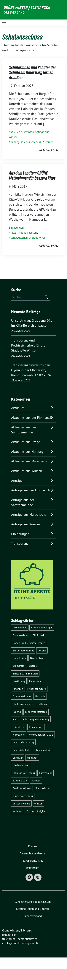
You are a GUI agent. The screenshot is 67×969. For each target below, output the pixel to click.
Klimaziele (19, 734)
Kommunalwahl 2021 (41, 734)
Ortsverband (14, 12)
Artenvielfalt (20, 627)
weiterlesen (48, 150)
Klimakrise (19, 727)
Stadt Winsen (39, 237)
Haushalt (40, 696)
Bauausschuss (20, 635)
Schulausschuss (32, 142)
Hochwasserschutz (23, 704)
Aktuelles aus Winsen (21, 132)
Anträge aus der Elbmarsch (30, 490)
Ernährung (19, 681)
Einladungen (16, 227)
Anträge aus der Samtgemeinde (22, 502)
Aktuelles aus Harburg (27, 451)
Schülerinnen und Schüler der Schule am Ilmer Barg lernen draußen (32, 72)
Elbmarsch (19, 665)
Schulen (48, 142)
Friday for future (36, 688)
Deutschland (37, 658)
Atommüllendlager (41, 627)
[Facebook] (29, 877)
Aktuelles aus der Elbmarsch (31, 417)
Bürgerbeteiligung (23, 650)
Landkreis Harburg (23, 742)
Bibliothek (38, 635)
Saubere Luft (20, 780)
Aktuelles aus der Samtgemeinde (23, 429)
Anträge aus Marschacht (28, 514)
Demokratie (19, 658)
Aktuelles (18, 408)
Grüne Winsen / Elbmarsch (27, 7)
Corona (42, 650)
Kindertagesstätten (36, 711)
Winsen (38, 803)
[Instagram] (38, 877)
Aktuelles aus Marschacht (29, 461)
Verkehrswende (21, 803)
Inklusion (43, 704)
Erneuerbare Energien (25, 673)
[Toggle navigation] (4, 22)
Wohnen (17, 811)
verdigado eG (30, 943)
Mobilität (32, 757)
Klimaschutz (36, 727)
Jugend (17, 711)
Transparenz (19, 543)
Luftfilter (18, 757)
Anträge (17, 480)
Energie (33, 665)
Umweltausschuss (23, 796)
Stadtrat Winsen (22, 788)
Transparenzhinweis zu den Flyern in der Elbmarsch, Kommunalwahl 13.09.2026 (31, 370)
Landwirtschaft (21, 750)
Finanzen (18, 688)
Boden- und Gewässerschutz (29, 643)
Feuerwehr (35, 681)
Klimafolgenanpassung (36, 719)
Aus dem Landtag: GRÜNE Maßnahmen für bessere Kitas (32, 175)
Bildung (15, 142)
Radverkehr (45, 773)
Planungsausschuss (24, 773)
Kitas (13, 232)
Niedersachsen (28, 232)
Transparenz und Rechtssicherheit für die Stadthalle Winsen (28, 345)
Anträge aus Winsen (25, 524)
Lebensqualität (42, 750)
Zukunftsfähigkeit (36, 811)
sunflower (31, 939)
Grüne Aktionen (22, 696)
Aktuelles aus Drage (25, 442)
